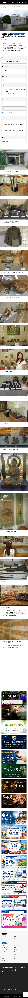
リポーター (3, 960)
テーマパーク (4, 949)
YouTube (2, 985)
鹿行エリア (3, 938)
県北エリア (4, 33)
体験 (15, 947)
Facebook (15, 970)
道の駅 (2, 945)
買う (2, 954)
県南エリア (16, 938)
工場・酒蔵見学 (4, 947)
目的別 (19, 991)
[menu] (26, 2)
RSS (14, 986)
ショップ (3, 951)
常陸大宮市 (10, 33)
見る (22, 33)
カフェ (15, 954)
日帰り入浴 (16, 953)
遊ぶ (2, 956)
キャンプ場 (16, 951)
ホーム (5, 989)
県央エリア (16, 936)
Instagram (12, 970)
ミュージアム (16, 33)
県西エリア (3, 939)
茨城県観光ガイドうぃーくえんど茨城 (14, 968)
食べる (2, 958)
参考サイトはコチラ (7, 112)
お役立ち (3, 953)
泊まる (15, 956)
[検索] (22, 2)
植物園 (15, 949)
